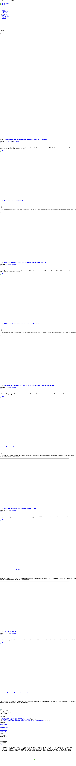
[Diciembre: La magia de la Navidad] (34, 198)
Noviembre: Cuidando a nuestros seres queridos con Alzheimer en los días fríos (25, 262)
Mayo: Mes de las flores (10, 631)
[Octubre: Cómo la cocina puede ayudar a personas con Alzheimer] (34, 321)
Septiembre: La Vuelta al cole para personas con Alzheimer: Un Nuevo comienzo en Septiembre (29, 385)
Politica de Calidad (3, 728)
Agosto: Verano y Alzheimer (11, 446)
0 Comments (17, 141)
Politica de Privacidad (3, 730)
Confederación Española (4, 727)
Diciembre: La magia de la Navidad (13, 200)
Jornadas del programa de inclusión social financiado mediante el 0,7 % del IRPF (25, 139)
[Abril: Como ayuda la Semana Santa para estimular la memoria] (34, 690)
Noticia (7, 141)
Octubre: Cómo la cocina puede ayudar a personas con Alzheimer (21, 323)
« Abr (1, 744)
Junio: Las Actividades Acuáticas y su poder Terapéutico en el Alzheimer (23, 569)
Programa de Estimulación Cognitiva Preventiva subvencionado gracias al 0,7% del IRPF (16, 719)
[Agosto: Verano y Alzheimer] (34, 444)
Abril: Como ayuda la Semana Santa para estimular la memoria (21, 692)
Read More (2, 150)
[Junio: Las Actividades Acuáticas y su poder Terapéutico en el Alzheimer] (34, 567)
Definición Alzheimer (3, 724)
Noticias (10, 141)
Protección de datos (3, 731)
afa (13, 141)
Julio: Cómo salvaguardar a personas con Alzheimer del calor (20, 508)
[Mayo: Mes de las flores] (34, 629)
